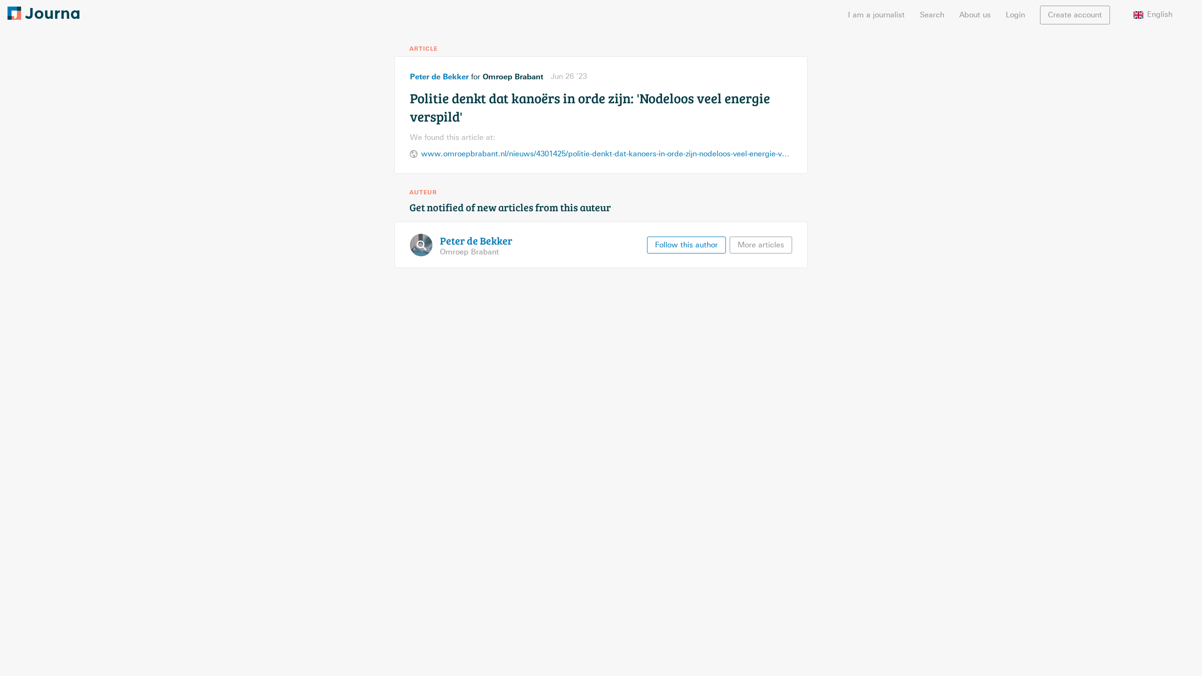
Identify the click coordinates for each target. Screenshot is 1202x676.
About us (975, 14)
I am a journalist (876, 14)
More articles (761, 244)
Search (932, 14)
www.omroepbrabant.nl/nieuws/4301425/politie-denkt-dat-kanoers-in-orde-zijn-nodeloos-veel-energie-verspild (606, 153)
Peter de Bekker (439, 76)
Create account (1075, 14)
